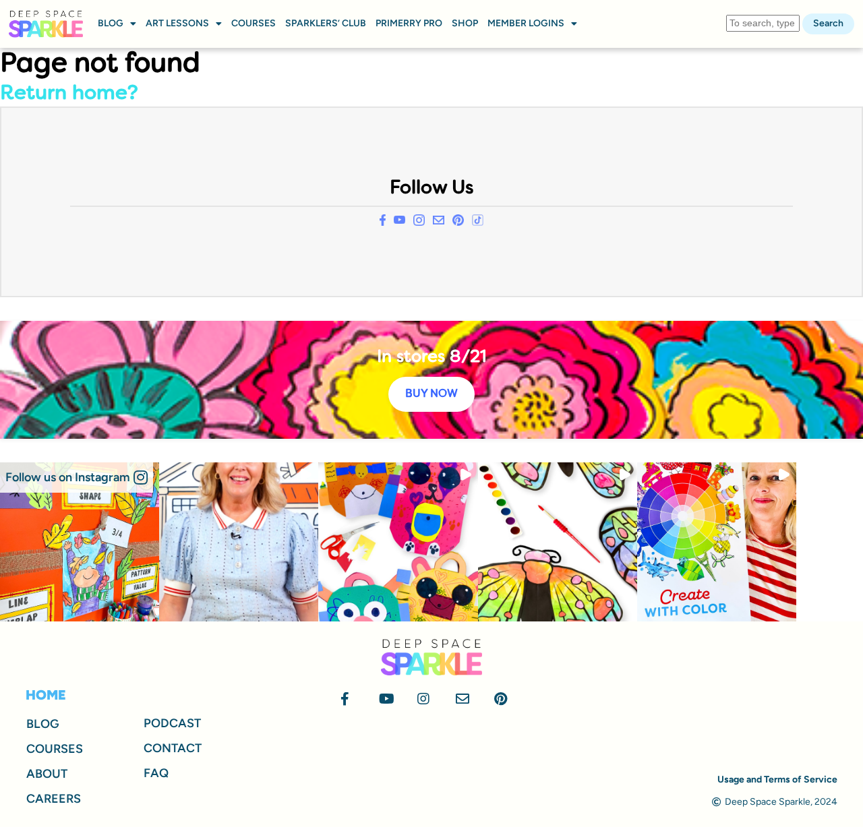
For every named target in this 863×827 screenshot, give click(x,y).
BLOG (110, 23)
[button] (76, 477)
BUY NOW (431, 394)
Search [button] (828, 23)
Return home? (69, 94)
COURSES (253, 23)
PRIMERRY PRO (409, 23)
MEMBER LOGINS (525, 23)
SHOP (465, 23)
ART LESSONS (177, 23)
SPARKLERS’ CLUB (325, 23)
